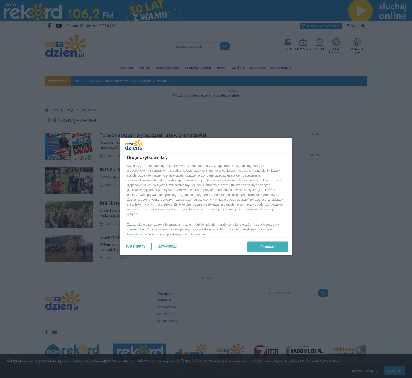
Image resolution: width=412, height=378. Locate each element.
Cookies (152, 234)
